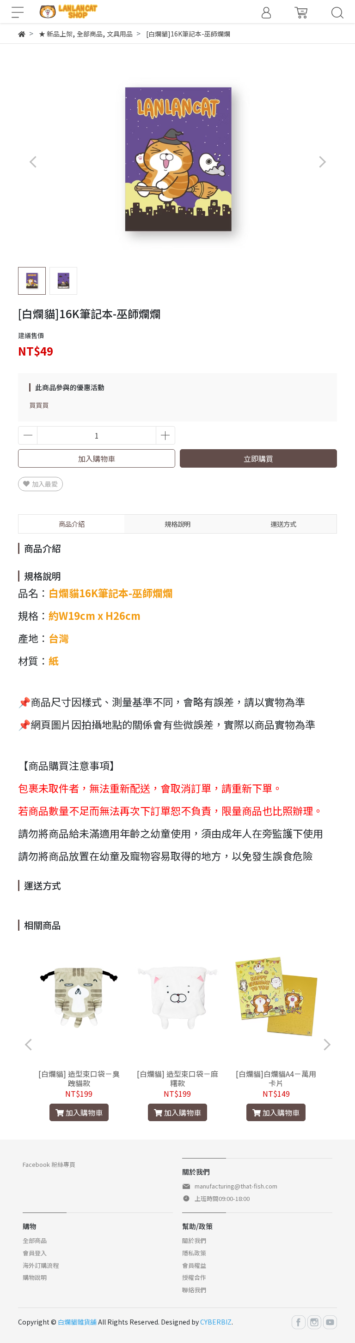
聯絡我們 (194, 1289)
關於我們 (194, 1240)
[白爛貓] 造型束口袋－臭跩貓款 (79, 1078)
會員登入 (35, 1252)
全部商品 (35, 1240)
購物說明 (35, 1277)
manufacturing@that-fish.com (236, 1186)
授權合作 (194, 1277)
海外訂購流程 (41, 1265)
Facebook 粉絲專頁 (49, 1164)
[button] (322, 161)
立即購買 (258, 458)
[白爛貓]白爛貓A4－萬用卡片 (276, 1078)
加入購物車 (96, 458)
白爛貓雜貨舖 (77, 1321)
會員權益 (194, 1265)
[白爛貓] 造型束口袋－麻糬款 (177, 1078)
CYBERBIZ (216, 1321)
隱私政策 (194, 1252)
